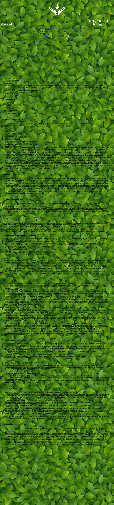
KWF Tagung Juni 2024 (59, 31)
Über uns (77, 34)
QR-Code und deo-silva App (41, 31)
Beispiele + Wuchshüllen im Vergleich (72, 29)
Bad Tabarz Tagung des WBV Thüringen (38, 34)
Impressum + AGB (48, 36)
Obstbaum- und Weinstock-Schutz (62, 34)
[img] (57, 9)
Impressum (63, 502)
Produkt (50, 502)
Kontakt (85, 34)
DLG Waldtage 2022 (75, 31)
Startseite (35, 29)
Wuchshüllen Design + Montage (49, 29)
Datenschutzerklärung (63, 36)
